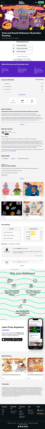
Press (3, 412)
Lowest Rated (11, 244)
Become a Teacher (21, 411)
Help (18, 423)
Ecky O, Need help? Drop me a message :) (10, 38)
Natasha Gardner (26, 216)
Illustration (13, 158)
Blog (2, 414)
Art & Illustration (5, 158)
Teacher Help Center (21, 414)
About (3, 409)
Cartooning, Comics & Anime (23, 158)
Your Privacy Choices (32, 423)
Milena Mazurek (7, 265)
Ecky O (8, 131)
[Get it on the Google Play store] (17, 339)
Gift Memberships (30, 410)
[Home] (22, 2)
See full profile (13, 150)
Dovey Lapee (7, 251)
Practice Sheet (4, 175)
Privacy (21, 423)
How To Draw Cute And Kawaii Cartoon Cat (11, 374)
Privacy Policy (19, 59)
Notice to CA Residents (23, 424)
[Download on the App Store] (6, 339)
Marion (3, 216)
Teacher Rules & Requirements (22, 417)
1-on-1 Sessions (31, 413)
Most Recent (17, 244)
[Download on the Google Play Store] (40, 413)
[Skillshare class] (14, 365)
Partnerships (13, 412)
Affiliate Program (14, 411)
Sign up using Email (22, 56)
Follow (9, 131)
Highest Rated (4, 244)
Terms (25, 423)
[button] (2, 2)
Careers (3, 411)
